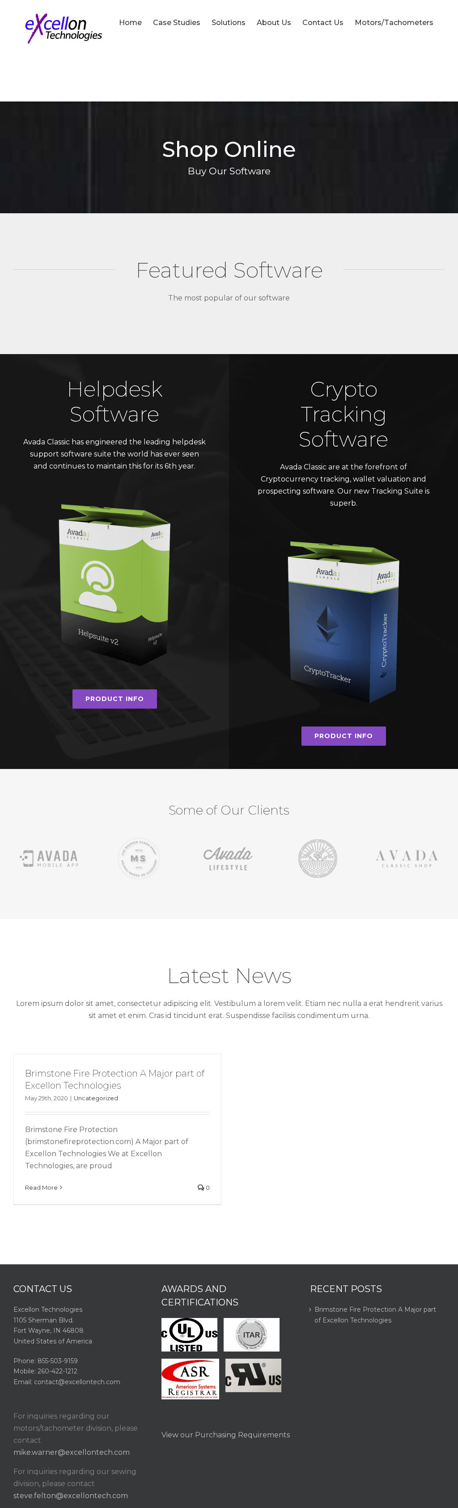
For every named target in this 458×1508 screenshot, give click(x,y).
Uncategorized (96, 1098)
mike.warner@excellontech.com (71, 1452)
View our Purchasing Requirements (225, 1435)
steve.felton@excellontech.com (70, 1495)
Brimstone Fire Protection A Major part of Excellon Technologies (375, 1314)
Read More (41, 1187)
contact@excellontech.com (77, 1382)
